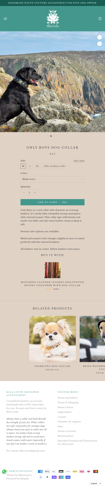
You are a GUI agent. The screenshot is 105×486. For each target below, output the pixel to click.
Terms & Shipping (68, 402)
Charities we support (69, 421)
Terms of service (67, 431)
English (94, 483)
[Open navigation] (5, 18)
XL (37, 166)
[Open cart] (100, 18)
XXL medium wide (54, 166)
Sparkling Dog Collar (52, 366)
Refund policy (66, 436)
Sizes (60, 426)
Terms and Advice (68, 398)
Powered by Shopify (17, 478)
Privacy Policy (65, 407)
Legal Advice (65, 412)
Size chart (79, 160)
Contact (62, 417)
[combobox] (96, 483)
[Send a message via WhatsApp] (4, 472)
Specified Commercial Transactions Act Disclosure (77, 442)
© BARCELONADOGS (19, 471)
